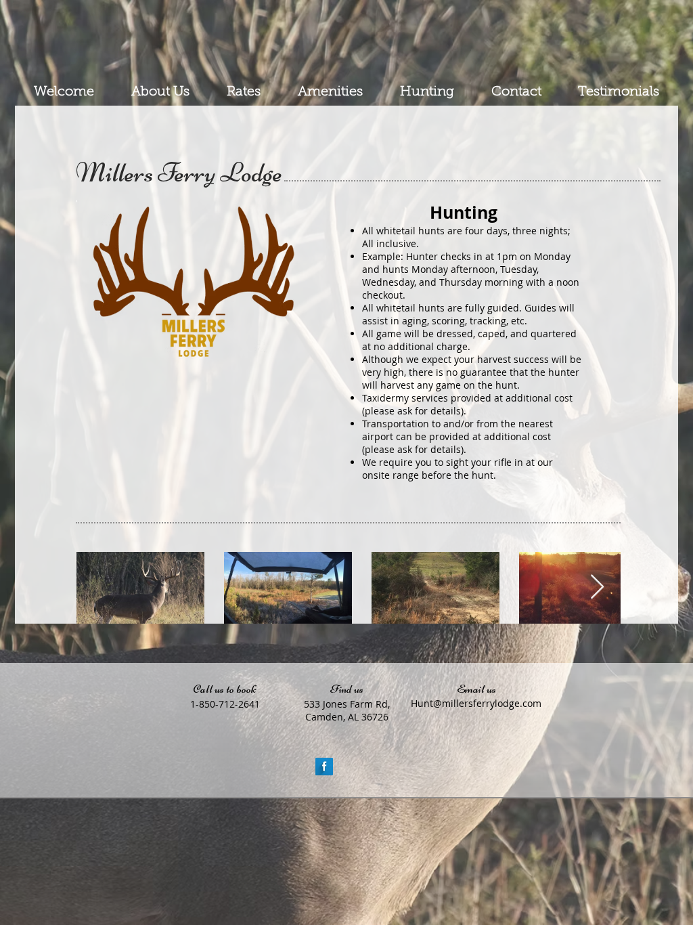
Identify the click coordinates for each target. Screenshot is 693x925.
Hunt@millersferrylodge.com (476, 703)
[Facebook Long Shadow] (324, 766)
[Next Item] (597, 587)
